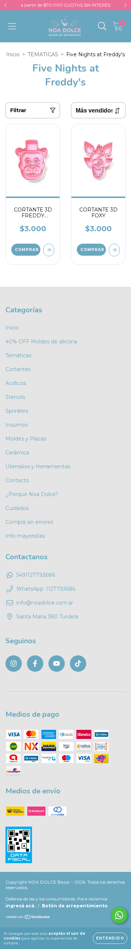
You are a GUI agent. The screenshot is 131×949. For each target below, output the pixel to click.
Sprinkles (16, 411)
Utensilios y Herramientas (37, 466)
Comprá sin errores (29, 522)
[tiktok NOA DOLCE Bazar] (78, 663)
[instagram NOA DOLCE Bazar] (13, 663)
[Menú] (12, 26)
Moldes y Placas (25, 438)
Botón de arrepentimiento (75, 905)
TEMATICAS (43, 54)
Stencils (15, 397)
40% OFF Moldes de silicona (41, 341)
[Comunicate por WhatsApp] (119, 915)
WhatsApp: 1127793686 (45, 589)
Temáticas (18, 355)
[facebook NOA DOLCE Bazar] (35, 663)
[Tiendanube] (28, 917)
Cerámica (17, 452)
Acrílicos (15, 383)
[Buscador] (102, 26)
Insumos (16, 425)
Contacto (17, 480)
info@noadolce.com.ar (44, 602)
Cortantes (18, 369)
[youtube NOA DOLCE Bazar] (56, 663)
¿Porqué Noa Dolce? (31, 494)
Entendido (110, 938)
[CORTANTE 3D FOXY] (114, 250)
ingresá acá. (20, 905)
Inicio (13, 54)
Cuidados (17, 508)
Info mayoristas (25, 536)
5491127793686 (35, 575)
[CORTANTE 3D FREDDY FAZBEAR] (48, 250)
